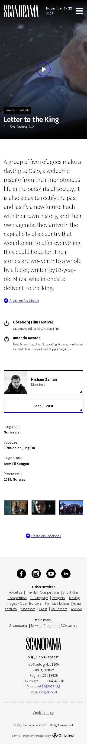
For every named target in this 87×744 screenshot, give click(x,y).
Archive (76, 609)
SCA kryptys (39, 597)
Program (50, 625)
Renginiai (58, 597)
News (35, 625)
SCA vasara (69, 625)
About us (15, 592)
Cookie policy (43, 712)
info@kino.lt (48, 692)
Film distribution (57, 603)
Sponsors (28, 609)
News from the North (17, 110)
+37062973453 (49, 686)
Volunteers (59, 609)
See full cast (43, 405)
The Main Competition (42, 592)
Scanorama (18, 625)
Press (43, 609)
